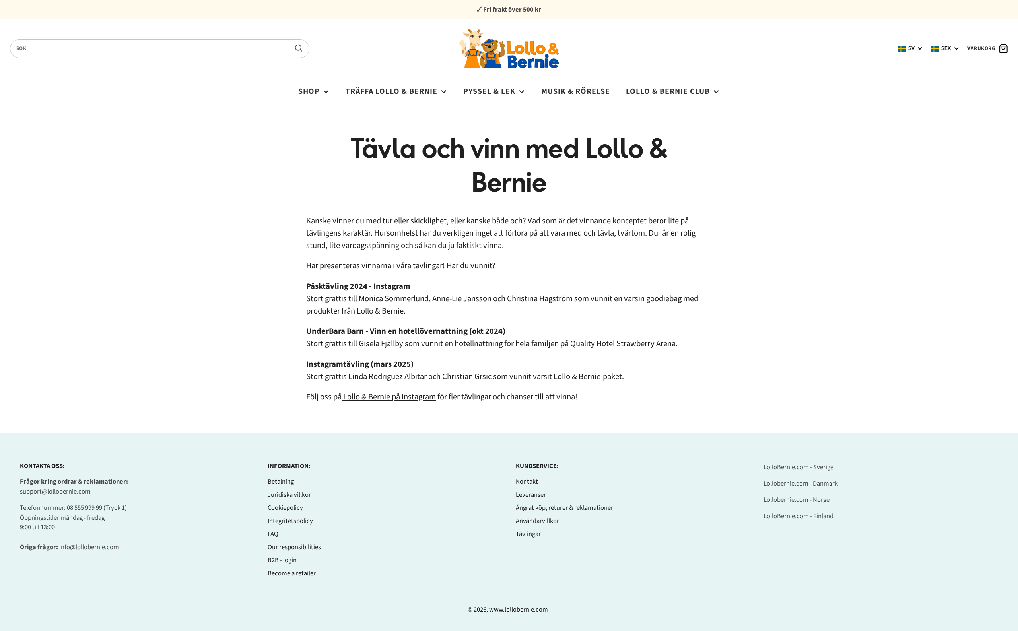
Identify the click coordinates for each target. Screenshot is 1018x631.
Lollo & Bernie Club (668, 91)
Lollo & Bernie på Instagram (389, 397)
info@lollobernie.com (89, 547)
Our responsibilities (294, 547)
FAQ (273, 534)
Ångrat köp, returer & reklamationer (564, 508)
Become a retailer (292, 573)
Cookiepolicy (285, 508)
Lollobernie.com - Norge (797, 500)
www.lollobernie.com (518, 609)
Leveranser (531, 494)
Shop (309, 91)
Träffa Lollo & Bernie (391, 91)
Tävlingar (528, 534)
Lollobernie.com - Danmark (801, 483)
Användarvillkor (537, 521)
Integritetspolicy (290, 521)
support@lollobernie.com (55, 491)
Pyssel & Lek (489, 91)
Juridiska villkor (289, 494)
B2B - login (282, 560)
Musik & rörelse (575, 91)
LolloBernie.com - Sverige (798, 467)
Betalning (281, 481)
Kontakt (527, 481)
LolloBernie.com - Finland (798, 516)
